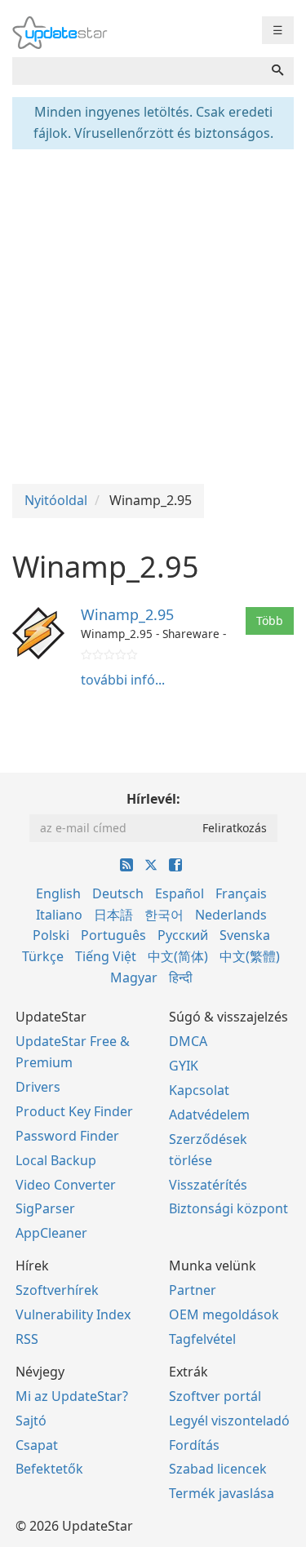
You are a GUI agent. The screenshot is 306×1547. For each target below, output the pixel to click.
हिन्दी (181, 977)
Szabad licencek (218, 1469)
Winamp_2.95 (127, 614)
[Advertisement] (153, 315)
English (58, 893)
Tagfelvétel (202, 1339)
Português (113, 935)
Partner (192, 1290)
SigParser (45, 1208)
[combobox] (137, 71)
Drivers (38, 1087)
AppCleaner (51, 1233)
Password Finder (67, 1136)
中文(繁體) (250, 956)
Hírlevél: (153, 799)
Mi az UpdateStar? (72, 1396)
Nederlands (231, 915)
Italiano (59, 915)
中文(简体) (178, 956)
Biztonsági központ (228, 1208)
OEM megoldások (224, 1314)
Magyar (133, 977)
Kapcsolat (199, 1090)
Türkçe (43, 956)
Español (179, 893)
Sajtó (31, 1421)
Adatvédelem (209, 1115)
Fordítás (194, 1445)
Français (241, 893)
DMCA (188, 1041)
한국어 (164, 915)
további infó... (123, 680)
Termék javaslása (221, 1493)
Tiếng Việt (105, 956)
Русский (182, 935)
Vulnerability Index (73, 1314)
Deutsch (118, 893)
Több (269, 620)
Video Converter (66, 1185)
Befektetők (49, 1469)
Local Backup (56, 1160)
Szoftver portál (215, 1396)
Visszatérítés (208, 1185)
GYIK (183, 1066)
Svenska (245, 935)
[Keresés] (277, 71)
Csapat (37, 1445)
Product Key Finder (74, 1111)
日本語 (113, 915)
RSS (27, 1339)
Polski (51, 935)
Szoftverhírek (57, 1290)
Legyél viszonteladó (229, 1421)
